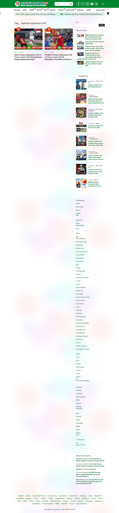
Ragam (78, 426)
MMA (77, 400)
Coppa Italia (79, 261)
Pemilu (78, 420)
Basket (78, 213)
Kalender (80, 10)
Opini (77, 413)
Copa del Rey (80, 258)
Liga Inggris (79, 294)
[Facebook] (78, 4)
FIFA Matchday (80, 271)
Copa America (80, 255)
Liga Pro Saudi (80, 300)
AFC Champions (81, 238)
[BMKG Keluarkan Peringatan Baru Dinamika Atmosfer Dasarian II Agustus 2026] (80, 36)
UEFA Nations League (82, 349)
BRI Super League (81, 242)
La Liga (78, 281)
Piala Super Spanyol (82, 336)
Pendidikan (79, 423)
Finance (78, 370)
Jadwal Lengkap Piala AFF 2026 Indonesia (95, 86)
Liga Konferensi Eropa (82, 297)
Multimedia (70, 10)
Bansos (78, 210)
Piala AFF (79, 310)
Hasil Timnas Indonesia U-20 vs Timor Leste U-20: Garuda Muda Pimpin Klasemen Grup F (28, 57)
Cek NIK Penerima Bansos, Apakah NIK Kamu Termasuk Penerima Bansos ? (88, 474)
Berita (39, 10)
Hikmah (61, 10)
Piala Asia (79, 313)
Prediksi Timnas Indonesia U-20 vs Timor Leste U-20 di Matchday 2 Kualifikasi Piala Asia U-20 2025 (59, 57)
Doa (77, 379)
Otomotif (78, 416)
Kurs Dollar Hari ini (39, 496)
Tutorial (78, 433)
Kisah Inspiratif (80, 397)
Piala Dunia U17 (81, 326)
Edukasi (52, 10)
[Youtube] (92, 4)
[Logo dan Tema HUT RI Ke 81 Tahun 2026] (80, 42)
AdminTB (79, 459)
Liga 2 (78, 284)
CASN (78, 354)
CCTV (77, 357)
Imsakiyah (79, 387)
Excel (77, 435)
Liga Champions (81, 287)
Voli (77, 443)
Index (25, 10)
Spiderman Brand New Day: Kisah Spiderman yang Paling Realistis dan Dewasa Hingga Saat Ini (96, 101)
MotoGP (78, 403)
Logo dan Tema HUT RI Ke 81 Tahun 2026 (95, 126)
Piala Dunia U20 (81, 330)
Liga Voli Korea (80, 445)
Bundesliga (79, 245)
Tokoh (78, 430)
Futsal (78, 373)
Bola (45, 10)
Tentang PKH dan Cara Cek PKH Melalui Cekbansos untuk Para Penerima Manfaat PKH (89, 481)
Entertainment (93, 96)
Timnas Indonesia (81, 346)
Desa (77, 360)
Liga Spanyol (80, 303)
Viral (77, 228)
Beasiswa (79, 220)
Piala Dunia (79, 320)
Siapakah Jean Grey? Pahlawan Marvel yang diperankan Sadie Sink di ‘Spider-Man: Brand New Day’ (55, 14)
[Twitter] (83, 4)
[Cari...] (71, 4)
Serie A (78, 343)
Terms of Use (52, 496)
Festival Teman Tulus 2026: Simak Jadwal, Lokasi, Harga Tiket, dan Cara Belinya (94, 48)
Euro (77, 264)
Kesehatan (79, 393)
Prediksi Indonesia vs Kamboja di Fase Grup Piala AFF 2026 (95, 171)
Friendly (78, 274)
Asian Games (80, 207)
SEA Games (79, 339)
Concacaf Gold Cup (81, 251)
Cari (77, 22)
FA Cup (78, 268)
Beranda (17, 10)
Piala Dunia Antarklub (82, 323)
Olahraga (78, 406)
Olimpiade (79, 408)
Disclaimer (73, 496)
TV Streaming (80, 440)
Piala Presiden (80, 333)
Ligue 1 (78, 307)
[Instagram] (87, 4)
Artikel (31, 10)
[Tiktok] (96, 4)
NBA (77, 215)
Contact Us (92, 469)
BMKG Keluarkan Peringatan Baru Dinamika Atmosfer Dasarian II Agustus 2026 (94, 37)
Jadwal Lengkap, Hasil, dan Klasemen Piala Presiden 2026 (94, 64)
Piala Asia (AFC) (81, 316)
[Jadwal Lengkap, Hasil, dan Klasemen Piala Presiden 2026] (80, 63)
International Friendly (82, 277)
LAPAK (88, 10)
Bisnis (78, 233)
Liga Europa (79, 290)
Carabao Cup (80, 248)
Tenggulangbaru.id (57, 509)
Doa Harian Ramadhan (82, 381)
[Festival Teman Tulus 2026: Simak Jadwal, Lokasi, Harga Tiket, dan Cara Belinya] (80, 47)
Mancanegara (80, 225)
